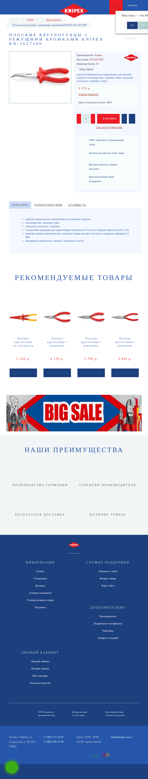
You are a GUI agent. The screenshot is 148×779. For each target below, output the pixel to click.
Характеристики (48, 205)
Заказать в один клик (109, 127)
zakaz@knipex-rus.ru (121, 737)
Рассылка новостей (40, 683)
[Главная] (14, 20)
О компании (40, 578)
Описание (20, 205)
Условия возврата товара (40, 600)
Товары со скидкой (108, 638)
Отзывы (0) (77, 205)
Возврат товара (108, 578)
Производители (107, 616)
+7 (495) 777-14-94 (53, 737)
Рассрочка (40, 607)
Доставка (40, 585)
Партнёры (108, 630)
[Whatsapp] (112, 741)
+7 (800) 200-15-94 (53, 741)
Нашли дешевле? (89, 94)
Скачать (40, 571)
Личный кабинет (40, 661)
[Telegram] (118, 742)
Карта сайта (108, 585)
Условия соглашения (40, 593)
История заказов (40, 668)
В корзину (109, 118)
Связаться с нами (108, 571)
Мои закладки (40, 675)
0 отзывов (130, 38)
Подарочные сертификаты (108, 623)
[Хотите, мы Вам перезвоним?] (12, 767)
